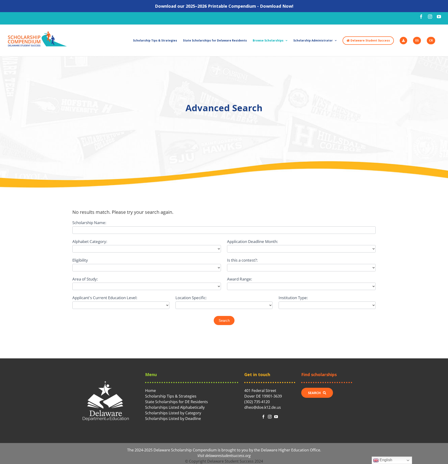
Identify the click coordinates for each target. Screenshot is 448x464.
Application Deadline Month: (252, 241)
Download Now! (276, 6)
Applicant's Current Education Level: (104, 297)
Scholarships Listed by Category (173, 413)
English (385, 460)
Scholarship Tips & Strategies (170, 396)
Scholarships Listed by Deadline (173, 418)
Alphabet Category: (89, 241)
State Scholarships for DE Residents (176, 401)
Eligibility (80, 260)
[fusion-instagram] (270, 417)
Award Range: (239, 279)
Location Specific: (190, 297)
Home (150, 390)
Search (224, 320)
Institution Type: (293, 297)
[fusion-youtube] (276, 417)
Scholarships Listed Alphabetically (175, 407)
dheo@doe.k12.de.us (262, 407)
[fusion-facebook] (263, 417)
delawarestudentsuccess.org (228, 455)
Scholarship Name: (89, 222)
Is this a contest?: (242, 260)
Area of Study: (85, 279)
